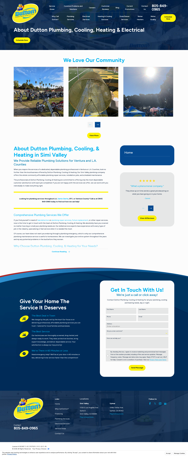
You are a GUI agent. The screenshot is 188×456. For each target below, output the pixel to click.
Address (109, 324)
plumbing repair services (61, 220)
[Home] (27, 13)
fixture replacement (80, 220)
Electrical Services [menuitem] (86, 18)
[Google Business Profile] (165, 403)
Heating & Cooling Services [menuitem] (105, 18)
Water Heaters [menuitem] (140, 18)
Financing (59, 414)
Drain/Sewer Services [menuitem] (125, 18)
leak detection (43, 220)
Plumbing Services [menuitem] (70, 18)
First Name (110, 309)
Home (57, 404)
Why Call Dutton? (62, 409)
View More (94, 135)
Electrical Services (62, 424)
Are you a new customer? (115, 331)
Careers (92, 8)
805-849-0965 (160, 7)
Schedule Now (168, 18)
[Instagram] (160, 403)
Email (140, 316)
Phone (109, 316)
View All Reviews (147, 218)
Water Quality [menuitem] (153, 18)
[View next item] (97, 124)
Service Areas (60, 428)
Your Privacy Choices (39, 449)
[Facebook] (150, 403)
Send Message (137, 368)
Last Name (142, 309)
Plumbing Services (62, 419)
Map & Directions (87, 417)
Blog (117, 8)
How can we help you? (114, 338)
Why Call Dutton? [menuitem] (55, 18)
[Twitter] (155, 403)
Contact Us (59, 433)
